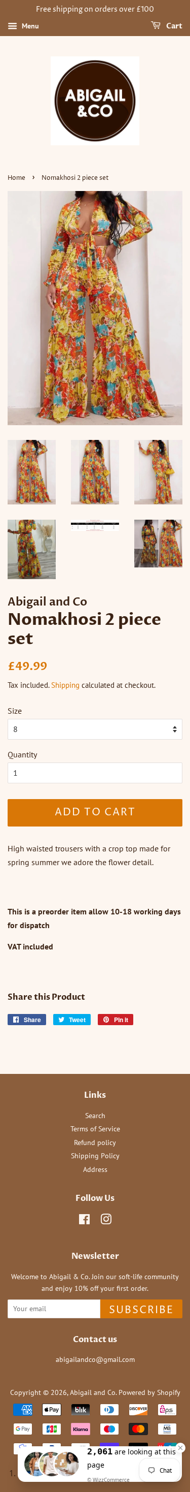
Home (16, 178)
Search (95, 1115)
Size (15, 711)
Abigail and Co (93, 1392)
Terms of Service (95, 1128)
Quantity (22, 754)
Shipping (65, 685)
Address (95, 1169)
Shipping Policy (95, 1155)
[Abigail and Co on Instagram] (105, 1221)
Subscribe (141, 1310)
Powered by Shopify (149, 1392)
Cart (173, 26)
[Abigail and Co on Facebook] (84, 1221)
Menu (29, 25)
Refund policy (95, 1142)
